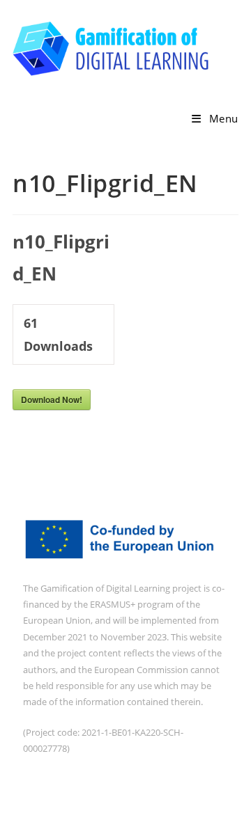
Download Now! (51, 399)
